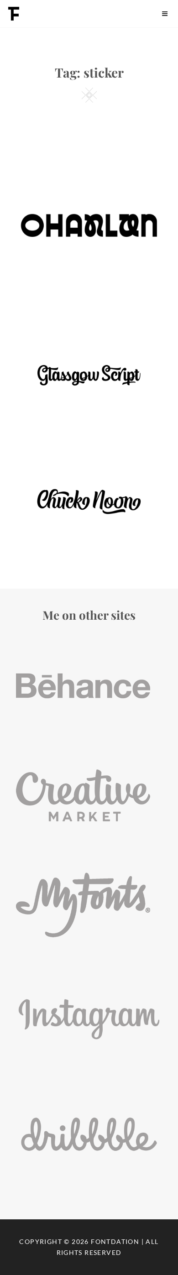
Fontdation (115, 1241)
